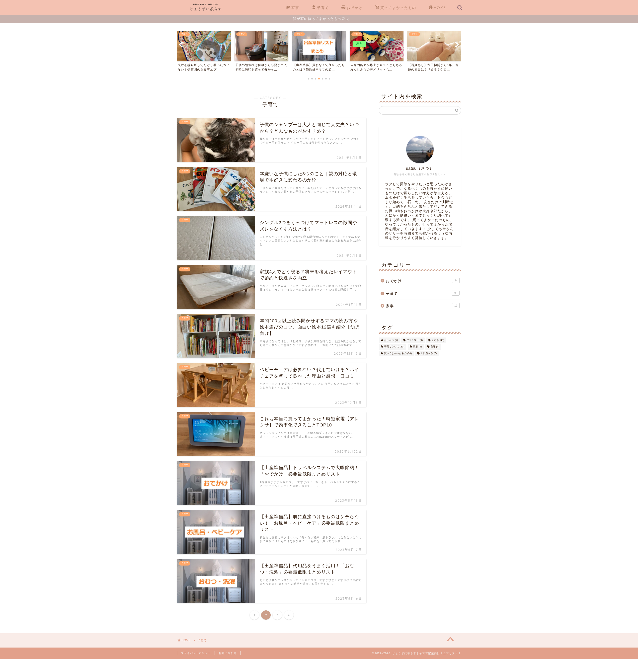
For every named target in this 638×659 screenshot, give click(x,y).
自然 (434, 346)
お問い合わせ (228, 653)
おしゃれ (391, 340)
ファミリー (414, 340)
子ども (437, 340)
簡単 (417, 346)
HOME (440, 7)
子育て (323, 7)
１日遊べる (428, 353)
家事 (295, 7)
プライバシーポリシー (196, 653)
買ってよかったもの (398, 7)
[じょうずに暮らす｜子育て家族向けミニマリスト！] (205, 11)
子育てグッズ (394, 346)
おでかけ (355, 7)
